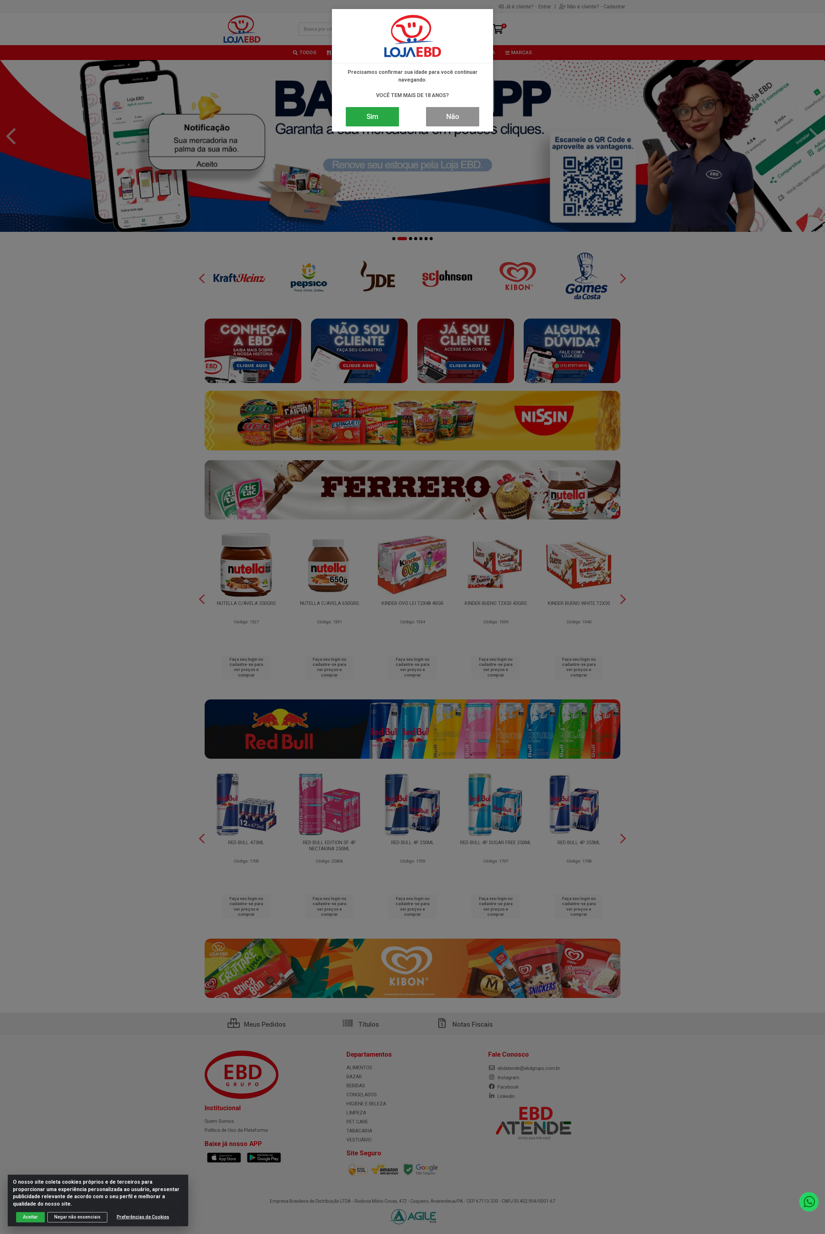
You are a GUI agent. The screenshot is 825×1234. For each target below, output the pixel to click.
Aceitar (30, 1216)
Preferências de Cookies (143, 1216)
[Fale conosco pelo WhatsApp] (809, 1201)
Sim (372, 117)
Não (452, 117)
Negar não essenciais (77, 1216)
